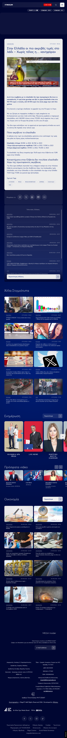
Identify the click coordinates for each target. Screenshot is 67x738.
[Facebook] (20, 197)
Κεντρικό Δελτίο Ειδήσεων (11, 483)
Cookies (48, 725)
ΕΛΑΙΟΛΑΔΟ (51, 182)
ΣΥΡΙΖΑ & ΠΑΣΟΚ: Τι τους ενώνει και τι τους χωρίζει (18, 318)
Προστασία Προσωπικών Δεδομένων (18, 725)
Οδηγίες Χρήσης (38, 725)
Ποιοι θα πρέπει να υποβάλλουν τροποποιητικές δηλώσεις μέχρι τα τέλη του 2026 (48, 555)
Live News (33, 454)
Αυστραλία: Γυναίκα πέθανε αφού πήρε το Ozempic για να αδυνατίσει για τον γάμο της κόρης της (18, 373)
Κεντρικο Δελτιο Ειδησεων (53, 456)
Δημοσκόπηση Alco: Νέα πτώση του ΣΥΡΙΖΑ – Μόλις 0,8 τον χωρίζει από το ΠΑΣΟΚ (48, 318)
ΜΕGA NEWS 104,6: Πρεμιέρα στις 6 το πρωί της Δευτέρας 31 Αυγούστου (27, 273)
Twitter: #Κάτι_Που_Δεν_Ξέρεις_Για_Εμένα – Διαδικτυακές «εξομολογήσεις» (48, 372)
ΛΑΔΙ (10, 184)
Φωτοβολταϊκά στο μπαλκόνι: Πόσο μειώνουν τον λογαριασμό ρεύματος (46, 581)
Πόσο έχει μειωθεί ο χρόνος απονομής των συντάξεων (48, 527)
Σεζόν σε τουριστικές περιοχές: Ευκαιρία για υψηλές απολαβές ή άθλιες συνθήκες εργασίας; (18, 555)
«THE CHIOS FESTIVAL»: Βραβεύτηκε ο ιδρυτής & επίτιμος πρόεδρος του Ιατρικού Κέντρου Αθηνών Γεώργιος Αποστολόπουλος (32, 264)
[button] (62, 5)
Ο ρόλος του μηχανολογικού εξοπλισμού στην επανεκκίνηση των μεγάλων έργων (17, 344)
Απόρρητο (65, 734)
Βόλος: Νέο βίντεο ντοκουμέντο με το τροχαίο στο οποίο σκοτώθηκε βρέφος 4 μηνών (17, 401)
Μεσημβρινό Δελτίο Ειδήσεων (51, 483)
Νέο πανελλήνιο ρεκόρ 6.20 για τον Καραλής (19, 255)
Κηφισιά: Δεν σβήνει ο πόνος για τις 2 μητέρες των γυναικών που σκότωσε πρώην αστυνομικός (48, 345)
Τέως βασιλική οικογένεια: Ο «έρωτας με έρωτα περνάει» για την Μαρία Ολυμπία (47, 400)
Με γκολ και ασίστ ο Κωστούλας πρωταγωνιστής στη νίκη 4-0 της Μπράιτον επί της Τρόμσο (30, 227)
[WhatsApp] (32, 197)
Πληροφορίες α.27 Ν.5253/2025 (20, 728)
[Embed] (44, 197)
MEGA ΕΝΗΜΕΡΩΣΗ (30, 182)
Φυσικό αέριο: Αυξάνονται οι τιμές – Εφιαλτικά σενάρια (16, 581)
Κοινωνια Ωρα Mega (14, 455)
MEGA (19, 182)
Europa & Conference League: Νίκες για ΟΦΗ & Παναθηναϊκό (24, 236)
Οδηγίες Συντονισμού (50, 728)
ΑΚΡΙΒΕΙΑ (41, 182)
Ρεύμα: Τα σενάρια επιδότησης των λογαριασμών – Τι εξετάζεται (45, 608)
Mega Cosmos (31, 730)
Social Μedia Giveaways (46, 730)
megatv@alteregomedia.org (48, 680)
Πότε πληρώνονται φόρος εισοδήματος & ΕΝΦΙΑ (17, 527)
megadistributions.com (33, 733)
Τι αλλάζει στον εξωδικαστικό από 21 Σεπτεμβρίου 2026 (16, 608)
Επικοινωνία (36, 728)
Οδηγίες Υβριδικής (18, 730)
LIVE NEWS (11, 182)
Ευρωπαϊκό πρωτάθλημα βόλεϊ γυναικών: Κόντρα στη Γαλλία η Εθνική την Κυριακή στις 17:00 (31, 217)
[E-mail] (38, 197)
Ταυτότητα (56, 725)
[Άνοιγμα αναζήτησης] (56, 5)
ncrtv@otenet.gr (48, 691)
